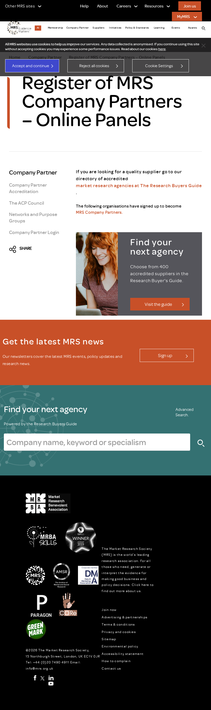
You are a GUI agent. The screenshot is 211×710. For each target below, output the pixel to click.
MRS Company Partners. (99, 212)
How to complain (116, 661)
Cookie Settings (159, 65)
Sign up (165, 355)
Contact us (111, 668)
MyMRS (183, 16)
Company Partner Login (34, 232)
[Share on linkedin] (50, 249)
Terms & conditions (118, 624)
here (162, 49)
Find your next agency (45, 408)
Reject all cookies (94, 65)
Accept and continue (30, 65)
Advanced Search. (184, 412)
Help (84, 5)
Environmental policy (120, 646)
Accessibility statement (123, 654)
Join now (109, 610)
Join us (189, 5)
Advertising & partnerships (124, 617)
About (102, 5)
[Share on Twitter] (14, 249)
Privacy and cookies (119, 632)
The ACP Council (26, 203)
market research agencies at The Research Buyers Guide (139, 185)
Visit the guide (158, 304)
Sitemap (109, 639)
